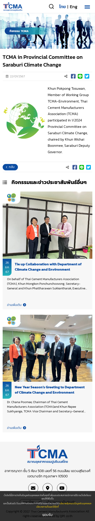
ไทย (62, 6)
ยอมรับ (47, 514)
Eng (73, 6)
